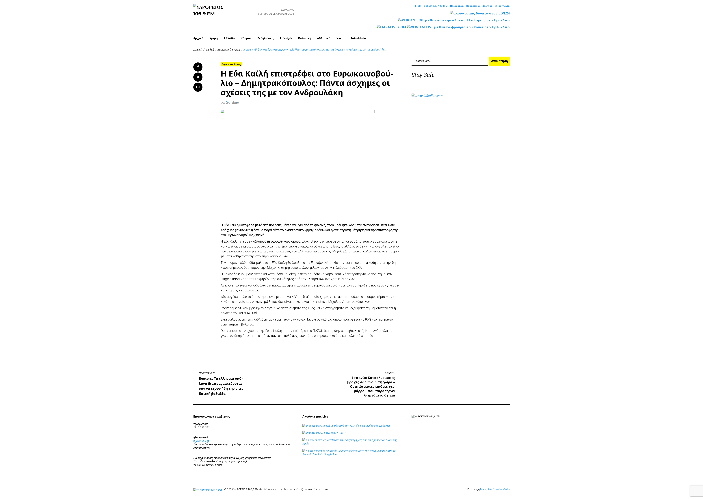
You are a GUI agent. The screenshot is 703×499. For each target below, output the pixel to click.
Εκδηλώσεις (265, 38)
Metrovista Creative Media (495, 489)
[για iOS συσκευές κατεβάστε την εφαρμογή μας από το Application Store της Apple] (351, 443)
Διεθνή (210, 49)
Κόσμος (246, 38)
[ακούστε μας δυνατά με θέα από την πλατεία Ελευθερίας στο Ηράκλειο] (346, 425)
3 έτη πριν (232, 102)
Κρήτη (213, 38)
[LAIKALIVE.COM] (391, 27)
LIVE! (418, 6)
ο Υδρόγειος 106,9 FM (436, 6)
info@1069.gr (201, 441)
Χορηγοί (487, 6)
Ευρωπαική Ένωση (228, 49)
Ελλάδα (229, 38)
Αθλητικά (323, 38)
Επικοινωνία (502, 6)
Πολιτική (304, 38)
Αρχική (198, 38)
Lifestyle (286, 38)
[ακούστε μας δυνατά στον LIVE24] (480, 13)
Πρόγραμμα (457, 6)
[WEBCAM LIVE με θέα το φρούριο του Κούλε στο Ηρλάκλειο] (458, 27)
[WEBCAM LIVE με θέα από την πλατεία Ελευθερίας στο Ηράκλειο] (454, 20)
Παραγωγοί (473, 6)
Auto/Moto (358, 38)
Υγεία (340, 38)
